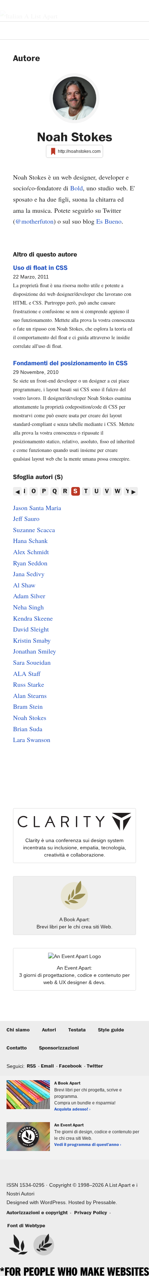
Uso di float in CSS (40, 268)
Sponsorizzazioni (59, 1048)
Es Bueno (109, 221)
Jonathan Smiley (34, 651)
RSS (31, 1066)
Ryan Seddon (30, 563)
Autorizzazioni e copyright (37, 1213)
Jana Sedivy (28, 573)
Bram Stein (28, 706)
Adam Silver (29, 595)
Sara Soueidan (32, 662)
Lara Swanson (31, 739)
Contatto (17, 1048)
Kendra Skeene (33, 618)
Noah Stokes (29, 717)
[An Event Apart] (18, 1244)
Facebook (70, 1066)
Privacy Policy (90, 1213)
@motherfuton (34, 221)
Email (47, 1066)
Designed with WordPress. (37, 1202)
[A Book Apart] (44, 1244)
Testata (77, 1030)
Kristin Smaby (32, 640)
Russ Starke (28, 684)
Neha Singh (28, 607)
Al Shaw (24, 585)
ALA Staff (27, 673)
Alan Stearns (30, 695)
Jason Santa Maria (37, 507)
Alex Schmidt (31, 551)
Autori (49, 1030)
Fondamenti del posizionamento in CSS (70, 363)
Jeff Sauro (26, 518)
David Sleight (31, 629)
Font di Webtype (26, 1226)
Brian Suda (27, 728)
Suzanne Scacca (34, 529)
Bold (76, 188)
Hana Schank (30, 540)
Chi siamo (18, 1030)
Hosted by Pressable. (92, 1202)
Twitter (95, 1066)
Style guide (111, 1030)
